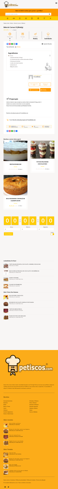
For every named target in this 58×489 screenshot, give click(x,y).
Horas (11, 227)
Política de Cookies (31, 480)
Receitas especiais (33, 406)
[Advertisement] (17, 83)
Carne (5, 408)
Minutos (28, 227)
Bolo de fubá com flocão (16, 295)
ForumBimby (37, 76)
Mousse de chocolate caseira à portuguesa (21, 302)
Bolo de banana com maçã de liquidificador (15, 199)
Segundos (45, 227)
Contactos (12, 480)
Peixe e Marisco (33, 402)
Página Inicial (6, 23)
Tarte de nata (12, 452)
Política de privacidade (21, 480)
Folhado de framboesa (15, 284)
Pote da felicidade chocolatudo (42, 163)
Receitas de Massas (34, 404)
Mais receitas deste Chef (34, 84)
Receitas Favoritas (44, 90)
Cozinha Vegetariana (8, 412)
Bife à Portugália (13, 464)
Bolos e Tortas (7, 406)
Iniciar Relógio (8, 234)
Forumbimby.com (24, 113)
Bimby (11, 23)
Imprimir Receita (47, 44)
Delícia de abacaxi (15, 164)
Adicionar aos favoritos (45, 84)
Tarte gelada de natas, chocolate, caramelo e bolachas (25, 264)
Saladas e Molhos (33, 408)
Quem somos (7, 480)
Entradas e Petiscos (33, 401)
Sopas (30, 410)
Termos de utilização (40, 480)
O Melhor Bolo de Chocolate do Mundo (18, 470)
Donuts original (14, 277)
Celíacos (5, 410)
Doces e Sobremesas (8, 413)
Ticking (52, 232)
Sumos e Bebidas (33, 412)
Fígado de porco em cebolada (17, 315)
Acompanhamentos (8, 401)
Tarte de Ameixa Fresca (15, 309)
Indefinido (48, 38)
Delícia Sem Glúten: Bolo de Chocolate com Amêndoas (24, 271)
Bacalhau (6, 402)
